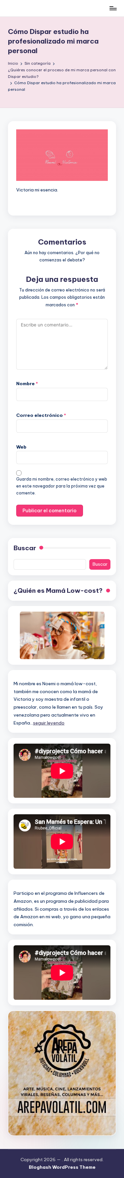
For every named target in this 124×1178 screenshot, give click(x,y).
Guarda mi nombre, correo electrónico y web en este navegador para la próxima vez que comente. (61, 486)
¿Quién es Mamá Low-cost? (58, 590)
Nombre (27, 384)
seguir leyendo (48, 723)
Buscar (25, 548)
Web (21, 447)
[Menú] (112, 8)
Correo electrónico (41, 415)
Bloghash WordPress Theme (62, 1167)
